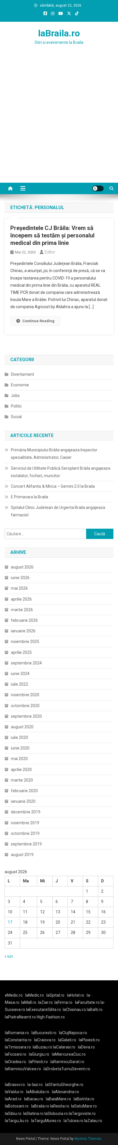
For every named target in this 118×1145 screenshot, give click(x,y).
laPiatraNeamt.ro (20, 1017)
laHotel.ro (75, 995)
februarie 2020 (24, 790)
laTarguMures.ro (46, 1120)
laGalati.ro (67, 1040)
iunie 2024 (20, 673)
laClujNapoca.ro (73, 1032)
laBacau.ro (33, 1099)
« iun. (9, 956)
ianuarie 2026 (23, 631)
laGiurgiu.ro (40, 1054)
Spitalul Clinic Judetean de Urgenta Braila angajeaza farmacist (58, 511)
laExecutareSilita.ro (43, 1009)
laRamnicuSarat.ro (67, 1061)
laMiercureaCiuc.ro (69, 1054)
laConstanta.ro (18, 1040)
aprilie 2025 (21, 652)
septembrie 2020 (26, 716)
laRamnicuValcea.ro (23, 1069)
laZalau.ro (93, 1120)
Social (16, 416)
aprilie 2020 (21, 769)
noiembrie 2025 (25, 641)
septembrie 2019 (26, 844)
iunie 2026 (20, 577)
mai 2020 (19, 758)
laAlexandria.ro (65, 1091)
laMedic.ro (35, 995)
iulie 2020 (19, 737)
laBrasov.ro (15, 1084)
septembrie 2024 (26, 663)
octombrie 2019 (25, 833)
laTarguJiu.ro (18, 1120)
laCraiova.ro (45, 1040)
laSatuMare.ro (84, 1106)
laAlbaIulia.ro (37, 1091)
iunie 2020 (20, 748)
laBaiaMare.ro (58, 1099)
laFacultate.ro (88, 1002)
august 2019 (22, 854)
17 (10, 922)
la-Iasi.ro (35, 1084)
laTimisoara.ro (18, 1047)
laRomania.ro (17, 1032)
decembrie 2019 (25, 812)
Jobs (15, 395)
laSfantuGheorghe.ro (64, 1084)
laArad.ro (13, 1099)
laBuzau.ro (43, 1047)
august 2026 (22, 567)
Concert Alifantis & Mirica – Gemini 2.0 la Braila (53, 486)
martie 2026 (22, 609)
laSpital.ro (55, 995)
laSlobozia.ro (56, 1113)
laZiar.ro (45, 1002)
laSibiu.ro (13, 1113)
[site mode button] (98, 188)
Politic (16, 406)
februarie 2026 (24, 620)
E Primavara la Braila (29, 497)
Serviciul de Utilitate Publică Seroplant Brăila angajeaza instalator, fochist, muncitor (60, 472)
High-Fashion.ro (51, 1017)
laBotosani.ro (17, 1106)
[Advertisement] (59, 121)
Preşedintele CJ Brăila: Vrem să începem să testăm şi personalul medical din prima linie (52, 235)
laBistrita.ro (84, 1099)
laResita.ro (59, 1106)
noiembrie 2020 (25, 694)
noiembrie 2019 (25, 823)
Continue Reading (38, 321)
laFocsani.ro (15, 1054)
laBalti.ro (95, 1009)
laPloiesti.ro (89, 1040)
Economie (20, 385)
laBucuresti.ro (44, 1032)
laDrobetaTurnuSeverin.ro (67, 1069)
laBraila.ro (59, 33)
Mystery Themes (87, 1139)
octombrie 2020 (25, 705)
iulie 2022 (19, 684)
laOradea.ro (15, 1061)
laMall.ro (28, 1002)
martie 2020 (22, 780)
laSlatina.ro (33, 1113)
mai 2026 (19, 588)
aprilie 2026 (21, 599)
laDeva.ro (86, 1047)
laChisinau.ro (74, 1009)
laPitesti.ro (38, 1061)
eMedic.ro (14, 995)
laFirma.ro (63, 1002)
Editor (50, 252)
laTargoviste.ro (82, 1113)
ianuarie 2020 (23, 801)
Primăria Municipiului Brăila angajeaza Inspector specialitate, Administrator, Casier (54, 454)
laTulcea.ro (74, 1120)
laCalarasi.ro (64, 1047)
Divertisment (22, 374)
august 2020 (22, 727)
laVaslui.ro (15, 1091)
